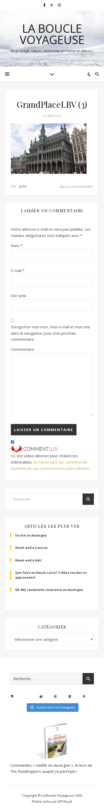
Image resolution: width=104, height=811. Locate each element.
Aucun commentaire (76, 186)
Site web (18, 295)
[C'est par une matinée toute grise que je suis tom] (69, 696)
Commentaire (22, 349)
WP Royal (65, 801)
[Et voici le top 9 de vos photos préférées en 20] (84, 696)
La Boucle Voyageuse (52, 34)
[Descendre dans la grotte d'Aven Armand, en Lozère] (26, 696)
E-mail (17, 270)
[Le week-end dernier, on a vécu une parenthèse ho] (12, 696)
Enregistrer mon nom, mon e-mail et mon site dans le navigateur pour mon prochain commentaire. (50, 333)
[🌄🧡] (41, 696)
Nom (16, 245)
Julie (23, 186)
